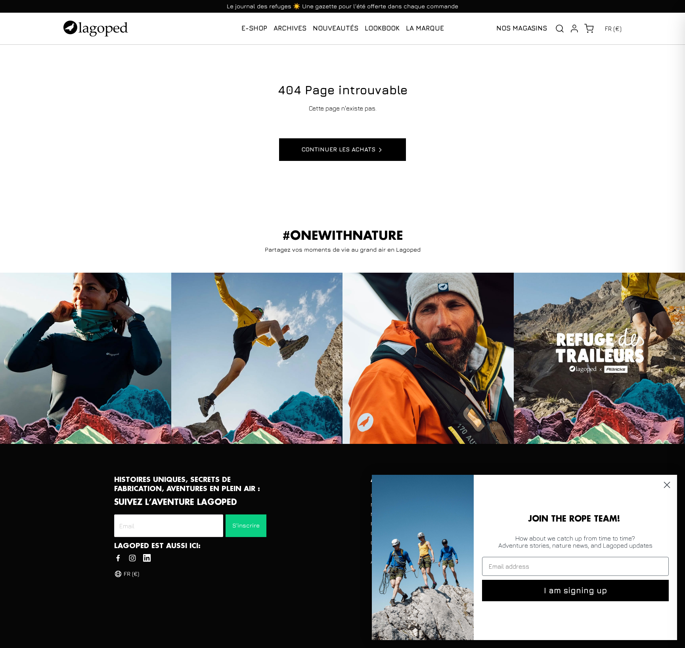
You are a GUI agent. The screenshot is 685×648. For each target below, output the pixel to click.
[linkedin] (147, 558)
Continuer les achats (338, 149)
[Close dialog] (667, 485)
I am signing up (575, 590)
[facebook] (118, 558)
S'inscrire (246, 525)
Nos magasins (521, 28)
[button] (589, 28)
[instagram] (132, 558)
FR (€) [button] (613, 28)
